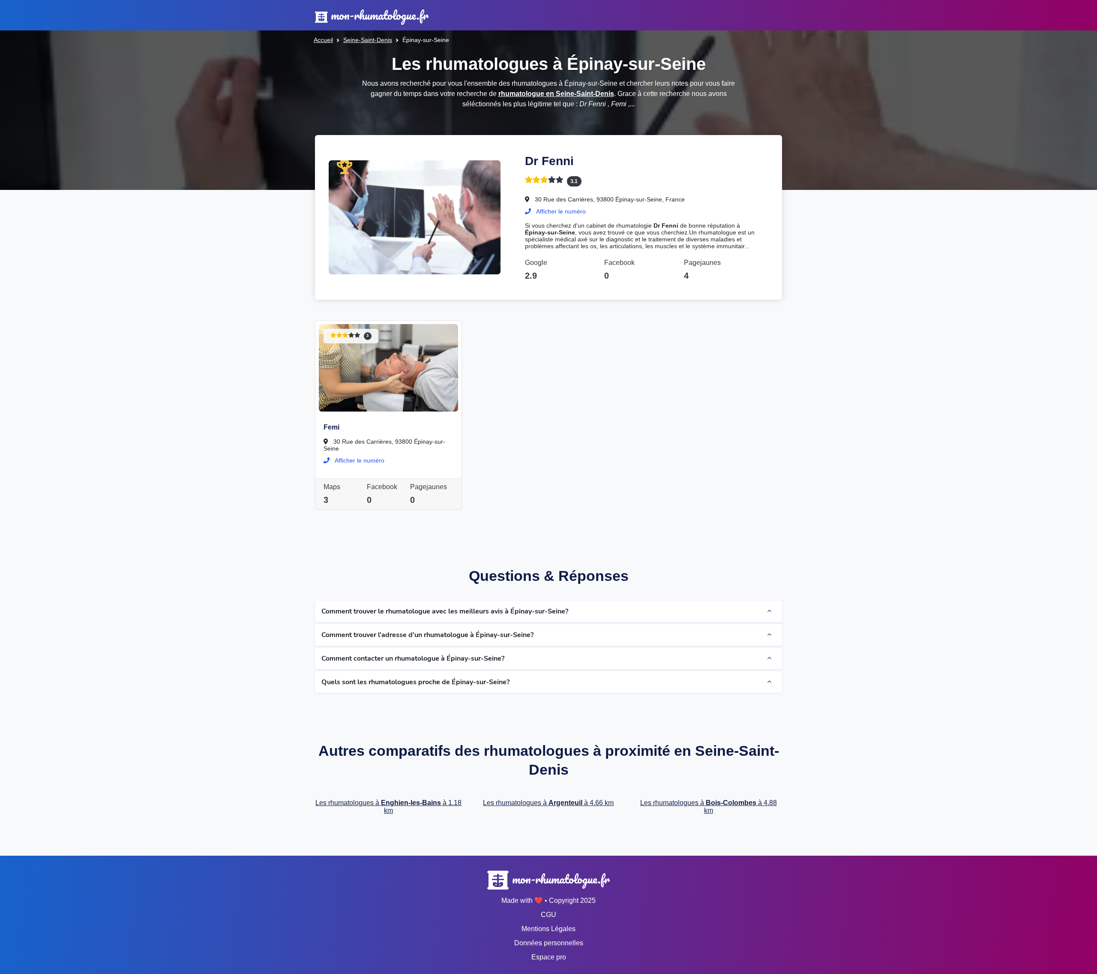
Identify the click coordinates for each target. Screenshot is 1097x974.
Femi (331, 427)
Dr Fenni (549, 161)
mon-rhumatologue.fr (378, 15)
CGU (548, 914)
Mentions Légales (548, 928)
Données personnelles (548, 943)
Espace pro (548, 957)
